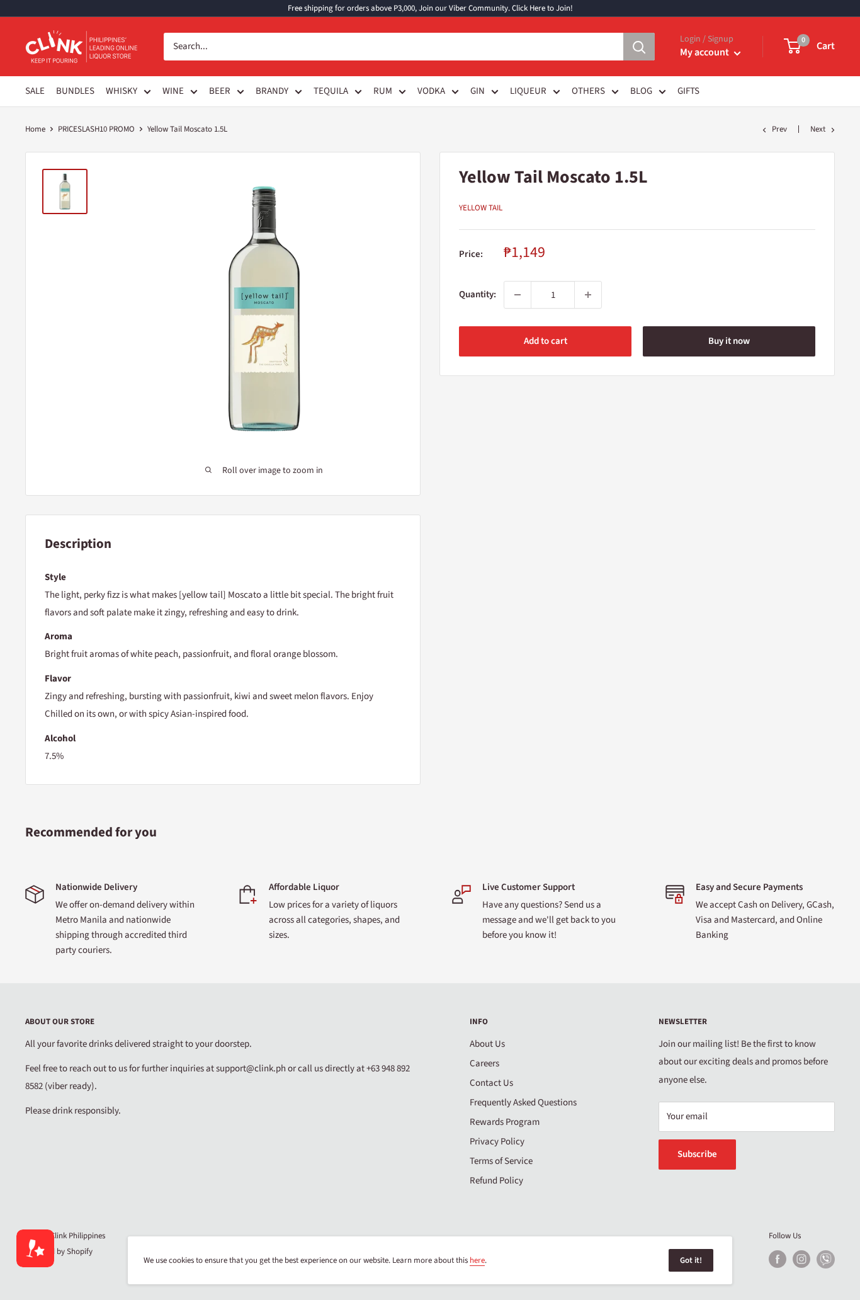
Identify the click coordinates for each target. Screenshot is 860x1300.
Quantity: (477, 294)
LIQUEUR (528, 91)
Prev (779, 129)
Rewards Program (505, 1122)
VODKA (431, 91)
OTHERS (588, 91)
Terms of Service (501, 1161)
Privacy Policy (497, 1141)
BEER (219, 91)
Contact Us (491, 1083)
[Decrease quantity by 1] (517, 295)
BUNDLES (75, 91)
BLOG (641, 91)
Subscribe (697, 1154)
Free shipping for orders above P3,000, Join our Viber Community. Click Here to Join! (430, 8)
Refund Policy (496, 1180)
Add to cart (545, 341)
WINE (173, 91)
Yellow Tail (480, 208)
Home (35, 129)
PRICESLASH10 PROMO (96, 129)
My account (705, 52)
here (477, 1260)
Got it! (691, 1260)
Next (817, 129)
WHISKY (121, 91)
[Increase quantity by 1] (588, 295)
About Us (487, 1044)
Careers (484, 1063)
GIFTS (688, 91)
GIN (477, 91)
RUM (382, 91)
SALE (35, 91)
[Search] (639, 46)
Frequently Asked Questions (523, 1102)
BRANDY (272, 91)
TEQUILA (331, 91)
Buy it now (729, 341)
